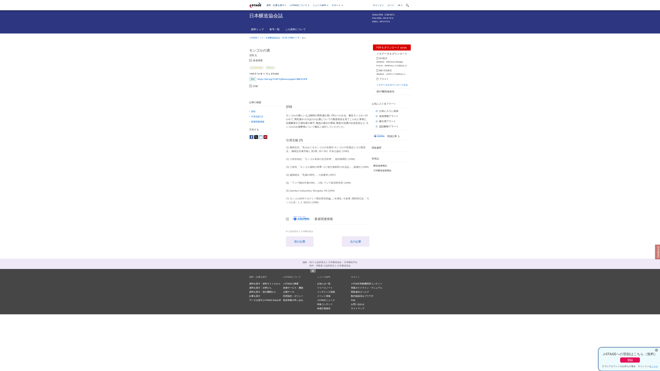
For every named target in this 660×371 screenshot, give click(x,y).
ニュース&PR (320, 5)
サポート (336, 5)
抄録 (253, 111)
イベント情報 (324, 295)
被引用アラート (387, 121)
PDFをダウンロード (391, 47)
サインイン (378, 5)
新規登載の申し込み (293, 300)
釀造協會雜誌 (380, 165)
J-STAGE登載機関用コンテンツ (366, 283)
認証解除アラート (388, 126)
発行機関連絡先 (385, 91)
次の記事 (355, 241)
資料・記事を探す (275, 5)
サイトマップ (357, 308)
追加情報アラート (388, 116)
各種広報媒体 (324, 308)
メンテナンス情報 (326, 291)
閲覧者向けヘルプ (360, 291)
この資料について (295, 29)
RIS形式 (383, 58)
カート (390, 5)
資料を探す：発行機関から (262, 291)
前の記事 (299, 241)
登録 (630, 360)
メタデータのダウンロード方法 (392, 84)
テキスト (384, 78)
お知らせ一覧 (324, 283)
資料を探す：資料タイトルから (264, 283)
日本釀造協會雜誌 (382, 170)
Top (313, 271)
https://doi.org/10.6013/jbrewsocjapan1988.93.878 (282, 79)
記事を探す (254, 295)
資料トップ (257, 29)
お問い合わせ (357, 304)
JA (399, 5)
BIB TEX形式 (385, 70)
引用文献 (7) (257, 116)
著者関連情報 (257, 121)
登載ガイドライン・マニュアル (366, 287)
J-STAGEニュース (326, 300)
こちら (654, 366)
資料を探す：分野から (260, 287)
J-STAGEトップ (256, 37)
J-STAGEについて (298, 5)
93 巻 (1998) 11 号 (290, 37)
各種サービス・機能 (293, 287)
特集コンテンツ (325, 304)
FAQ (353, 300)
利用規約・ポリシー (293, 295)
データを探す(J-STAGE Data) (264, 300)
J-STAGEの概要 (291, 283)
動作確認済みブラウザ (362, 295)
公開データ (288, 291)
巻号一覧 (274, 29)
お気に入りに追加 (388, 111)
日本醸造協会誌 (273, 37)
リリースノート (325, 287)
